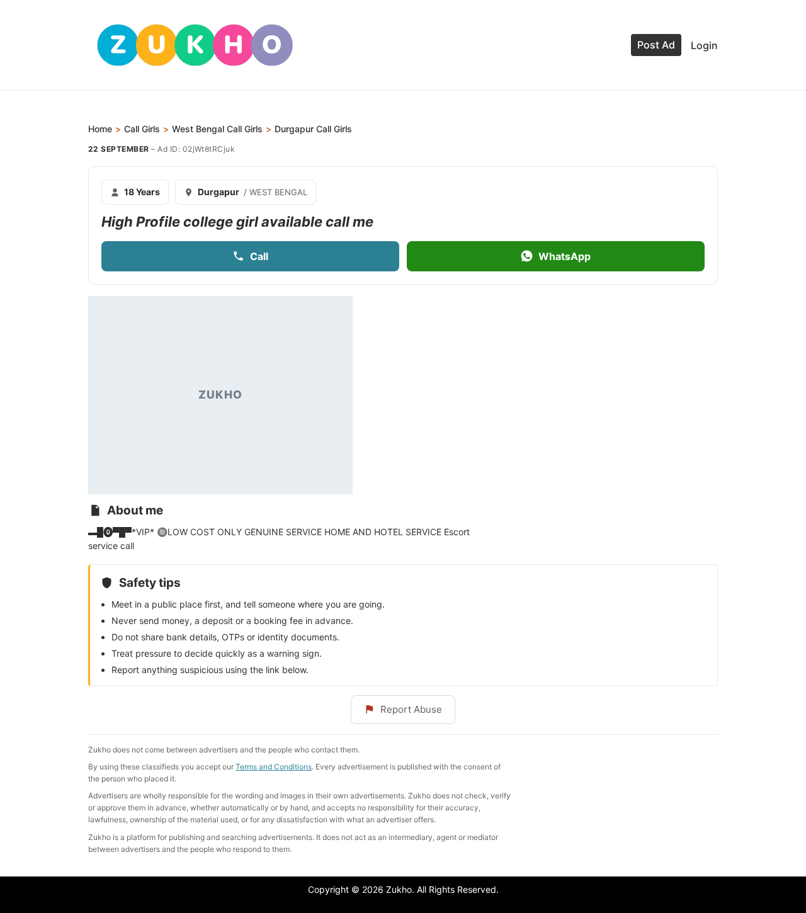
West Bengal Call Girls (217, 128)
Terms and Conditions (274, 766)
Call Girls (142, 128)
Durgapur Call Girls (313, 128)
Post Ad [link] (656, 44)
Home (100, 128)
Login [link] (704, 45)
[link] (195, 45)
